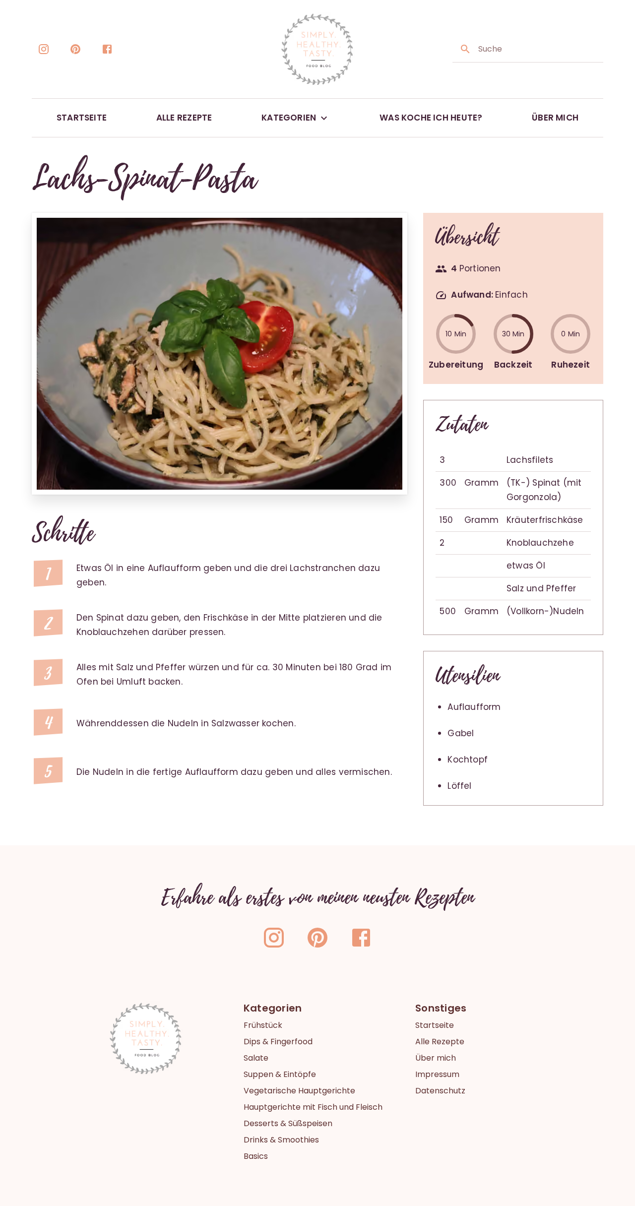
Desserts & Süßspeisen (288, 1123)
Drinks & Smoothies (281, 1139)
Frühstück (263, 1025)
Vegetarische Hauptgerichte (299, 1090)
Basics (256, 1156)
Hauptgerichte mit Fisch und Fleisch (313, 1107)
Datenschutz (440, 1090)
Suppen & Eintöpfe (280, 1074)
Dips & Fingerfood (278, 1041)
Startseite (434, 1025)
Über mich (435, 1058)
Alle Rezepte (439, 1041)
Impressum (437, 1074)
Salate (256, 1058)
